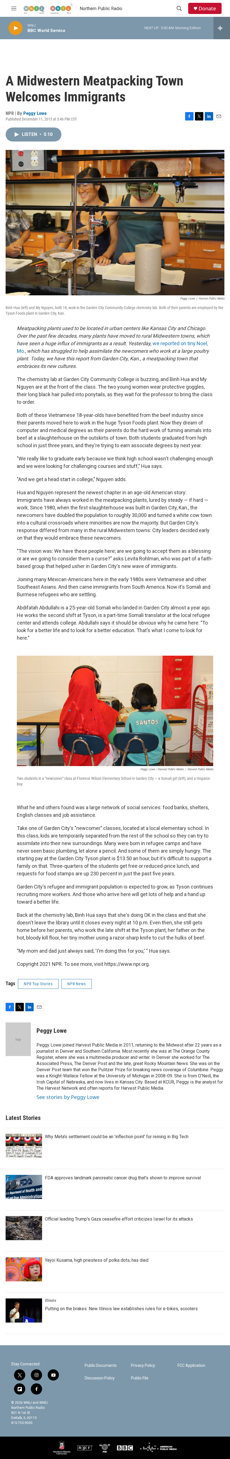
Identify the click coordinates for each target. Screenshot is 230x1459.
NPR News (76, 984)
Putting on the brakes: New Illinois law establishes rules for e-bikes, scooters (121, 1308)
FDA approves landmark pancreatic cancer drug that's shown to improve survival (123, 1177)
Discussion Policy (100, 1378)
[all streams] (221, 28)
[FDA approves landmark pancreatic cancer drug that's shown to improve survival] (24, 1187)
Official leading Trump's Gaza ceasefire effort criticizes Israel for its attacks (119, 1219)
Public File (139, 1378)
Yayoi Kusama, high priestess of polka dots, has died (96, 1260)
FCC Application (191, 1365)
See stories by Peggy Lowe (67, 1097)
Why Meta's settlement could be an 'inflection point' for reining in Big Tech (116, 1136)
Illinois (50, 1300)
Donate (207, 8)
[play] (15, 28)
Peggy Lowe (35, 113)
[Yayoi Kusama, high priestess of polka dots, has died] (24, 1269)
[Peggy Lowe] (18, 1039)
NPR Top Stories (38, 984)
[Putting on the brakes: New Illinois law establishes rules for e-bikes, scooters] (24, 1310)
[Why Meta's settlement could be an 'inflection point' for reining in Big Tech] (24, 1146)
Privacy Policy (143, 1365)
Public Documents (101, 1365)
